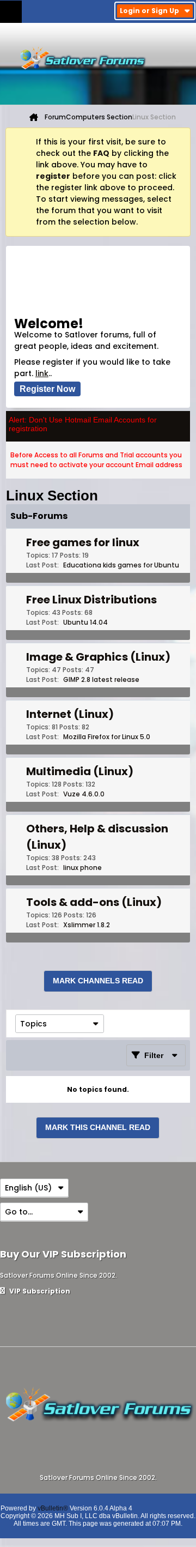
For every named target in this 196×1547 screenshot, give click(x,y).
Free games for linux (82, 542)
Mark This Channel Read (97, 1127)
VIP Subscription (39, 1291)
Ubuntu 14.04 (85, 622)
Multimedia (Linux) (79, 771)
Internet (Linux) (70, 714)
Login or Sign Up (149, 10)
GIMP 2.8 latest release (101, 679)
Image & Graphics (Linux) (98, 656)
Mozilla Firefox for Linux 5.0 (106, 736)
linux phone (82, 867)
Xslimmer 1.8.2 (86, 924)
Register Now (47, 389)
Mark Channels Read (98, 980)
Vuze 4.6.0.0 (84, 794)
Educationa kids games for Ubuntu (121, 565)
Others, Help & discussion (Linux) (97, 837)
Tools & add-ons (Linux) (94, 902)
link (41, 373)
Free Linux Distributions (91, 599)
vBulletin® (53, 1508)
